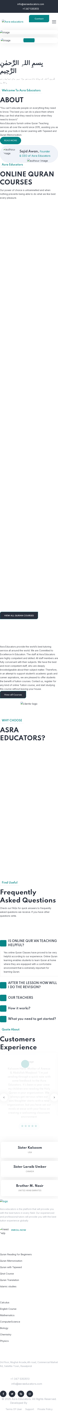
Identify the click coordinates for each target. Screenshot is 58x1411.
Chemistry (5, 1334)
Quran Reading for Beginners (29, 235)
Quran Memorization (11, 1260)
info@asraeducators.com (30, 4)
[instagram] (30, 1394)
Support (29, 1409)
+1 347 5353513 (30, 8)
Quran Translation (9, 1280)
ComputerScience (10, 1321)
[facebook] (3, 1394)
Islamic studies (29, 378)
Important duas (29, 308)
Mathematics (7, 1315)
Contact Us (39, 20)
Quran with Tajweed (29, 449)
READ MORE (10, 141)
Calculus (4, 1302)
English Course (8, 1308)
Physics (4, 1340)
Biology (4, 1328)
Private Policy (45, 1409)
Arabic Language (29, 523)
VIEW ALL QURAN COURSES (19, 616)
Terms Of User (13, 1409)
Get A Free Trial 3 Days (27, 1234)
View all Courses (13, 695)
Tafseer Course (29, 597)
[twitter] (12, 1394)
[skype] (21, 1394)
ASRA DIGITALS (38, 1402)
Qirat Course (7, 1273)
